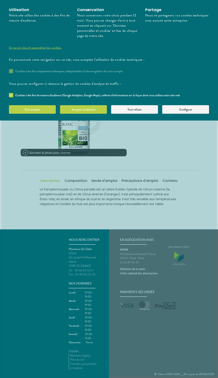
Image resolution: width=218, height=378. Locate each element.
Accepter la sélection (84, 109)
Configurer (185, 109)
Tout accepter (32, 109)
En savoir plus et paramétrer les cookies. (35, 47)
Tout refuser (135, 109)
